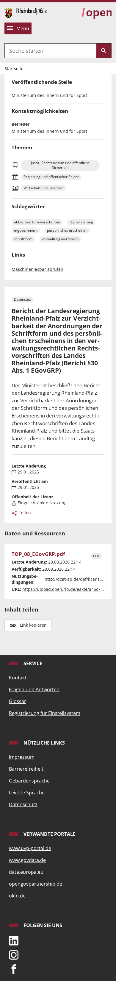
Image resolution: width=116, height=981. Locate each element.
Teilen (24, 512)
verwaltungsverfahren (60, 238)
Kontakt (17, 677)
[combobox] (50, 51)
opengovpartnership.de (35, 884)
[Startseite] (25, 12)
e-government (25, 230)
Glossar (17, 701)
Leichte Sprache (27, 792)
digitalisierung (81, 222)
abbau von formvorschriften (37, 222)
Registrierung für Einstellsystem (44, 713)
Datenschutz (23, 804)
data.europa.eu (26, 872)
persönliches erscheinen (67, 230)
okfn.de (17, 895)
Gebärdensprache (29, 780)
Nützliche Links (43, 743)
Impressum (22, 757)
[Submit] (103, 51)
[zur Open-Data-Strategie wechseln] (97, 12)
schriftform (23, 238)
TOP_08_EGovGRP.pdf (38, 554)
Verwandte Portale (49, 834)
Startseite (13, 68)
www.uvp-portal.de (30, 848)
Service (32, 663)
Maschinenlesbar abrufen (37, 269)
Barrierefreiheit (26, 769)
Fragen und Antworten (34, 689)
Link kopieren (33, 625)
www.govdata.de (27, 860)
